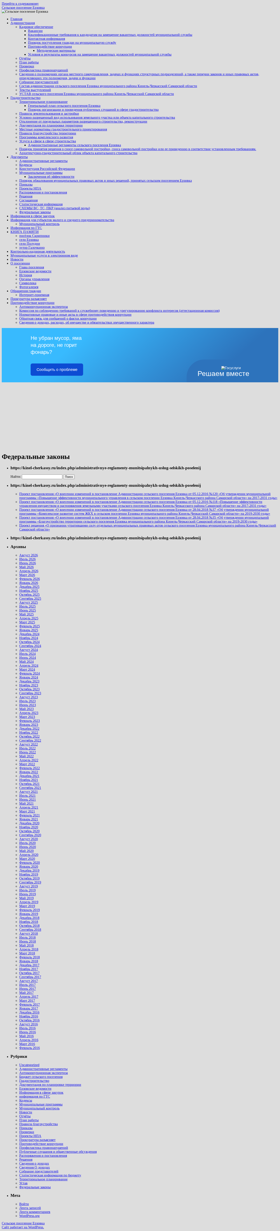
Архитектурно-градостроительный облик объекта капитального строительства (78, 153)
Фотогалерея (28, 287)
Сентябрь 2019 (30, 882)
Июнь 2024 (27, 658)
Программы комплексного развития (46, 137)
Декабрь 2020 (29, 823)
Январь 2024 (28, 677)
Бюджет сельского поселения (41, 1077)
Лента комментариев (34, 1212)
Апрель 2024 (28, 665)
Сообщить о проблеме (57, 369)
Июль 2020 (27, 843)
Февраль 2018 (29, 957)
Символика (27, 283)
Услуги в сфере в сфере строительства (47, 141)
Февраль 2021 (29, 815)
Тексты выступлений (35, 90)
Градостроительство (25, 98)
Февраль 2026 (29, 579)
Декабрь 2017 (29, 965)
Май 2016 (26, 1036)
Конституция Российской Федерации (47, 169)
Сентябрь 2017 (30, 977)
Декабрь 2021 (29, 776)
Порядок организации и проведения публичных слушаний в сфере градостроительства (93, 109)
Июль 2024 (27, 654)
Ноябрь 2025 (28, 591)
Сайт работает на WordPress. (23, 1227)
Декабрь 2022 (29, 728)
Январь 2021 (28, 819)
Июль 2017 (27, 985)
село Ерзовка (29, 240)
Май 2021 (26, 803)
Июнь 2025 (27, 610)
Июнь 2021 (27, 799)
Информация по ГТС (26, 228)
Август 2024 (28, 650)
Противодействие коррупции (50, 46)
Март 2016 (27, 1044)
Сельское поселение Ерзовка (23, 7)
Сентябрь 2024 (30, 646)
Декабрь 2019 (29, 870)
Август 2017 (28, 981)
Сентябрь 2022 (30, 740)
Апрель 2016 (28, 1040)
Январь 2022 (28, 772)
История (25, 275)
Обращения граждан (25, 291)
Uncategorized (29, 1065)
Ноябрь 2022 (28, 732)
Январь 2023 (28, 725)
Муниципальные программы (41, 173)
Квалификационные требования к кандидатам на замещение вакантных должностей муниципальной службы (110, 35)
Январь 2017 (28, 1008)
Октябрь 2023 (29, 689)
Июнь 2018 (27, 941)
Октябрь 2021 (29, 784)
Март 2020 (27, 859)
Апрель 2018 (28, 949)
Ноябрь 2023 (28, 685)
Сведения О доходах (34, 1167)
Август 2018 (28, 933)
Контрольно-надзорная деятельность (37, 251)
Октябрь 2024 (29, 642)
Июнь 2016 (27, 1032)
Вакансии (35, 31)
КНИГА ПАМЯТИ (24, 232)
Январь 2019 (28, 914)
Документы (19, 157)
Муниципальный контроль (39, 224)
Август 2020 (28, 839)
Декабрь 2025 (29, 587)
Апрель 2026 (28, 571)
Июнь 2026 (27, 563)
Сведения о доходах (34, 1163)
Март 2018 (27, 953)
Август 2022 (28, 744)
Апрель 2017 (28, 996)
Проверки (26, 66)
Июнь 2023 (27, 705)
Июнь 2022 (27, 752)
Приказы (26, 184)
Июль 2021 (27, 795)
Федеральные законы (35, 212)
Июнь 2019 (27, 894)
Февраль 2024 (29, 673)
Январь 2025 (28, 630)
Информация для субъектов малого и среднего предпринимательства (62, 220)
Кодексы (25, 165)
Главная (16, 19)
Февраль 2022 (29, 768)
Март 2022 (27, 764)
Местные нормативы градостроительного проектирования (63, 129)
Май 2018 (26, 945)
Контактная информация (46, 39)
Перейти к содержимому (20, 3)
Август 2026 (28, 555)
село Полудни (29, 243)
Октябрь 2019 (29, 878)
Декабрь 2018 (29, 918)
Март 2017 (27, 1000)
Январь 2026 (28, 583)
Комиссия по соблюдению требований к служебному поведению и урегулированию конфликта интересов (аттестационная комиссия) (119, 310)
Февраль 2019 (29, 910)
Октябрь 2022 (29, 736)
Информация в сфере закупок (32, 216)
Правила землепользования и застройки (49, 113)
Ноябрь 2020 (28, 827)
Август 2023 (28, 697)
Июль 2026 (27, 559)
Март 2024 (27, 669)
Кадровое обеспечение (36, 27)
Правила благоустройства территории (47, 133)
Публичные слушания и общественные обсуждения (58, 1151)
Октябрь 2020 (29, 831)
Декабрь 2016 (29, 1012)
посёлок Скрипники (34, 236)
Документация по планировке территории (51, 125)
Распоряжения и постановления (43, 192)
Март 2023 (27, 717)
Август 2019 (28, 886)
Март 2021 (27, 811)
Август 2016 (28, 1024)
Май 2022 (26, 756)
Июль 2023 (27, 701)
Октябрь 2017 (29, 973)
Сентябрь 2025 (30, 598)
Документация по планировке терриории (50, 1084)
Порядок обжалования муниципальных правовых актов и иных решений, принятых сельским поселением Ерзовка (105, 180)
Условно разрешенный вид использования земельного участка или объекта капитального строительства (97, 117)
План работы (29, 62)
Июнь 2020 (27, 847)
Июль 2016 (27, 1028)
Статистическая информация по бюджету (50, 1175)
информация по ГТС (34, 1096)
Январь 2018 (28, 961)
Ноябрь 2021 (28, 780)
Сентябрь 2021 (30, 788)
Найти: (15, 476)
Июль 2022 (27, 748)
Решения (25, 196)
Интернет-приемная (34, 295)
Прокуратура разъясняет (28, 299)
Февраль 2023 (29, 721)
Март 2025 (27, 622)
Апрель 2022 (28, 760)
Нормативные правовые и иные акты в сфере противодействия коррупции (75, 314)
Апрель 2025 (28, 618)
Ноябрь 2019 (28, 874)
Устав (23, 1183)
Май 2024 (26, 661)
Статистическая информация (41, 204)
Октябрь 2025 (29, 594)
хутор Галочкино (32, 247)
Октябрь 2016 (29, 1020)
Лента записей (30, 1208)
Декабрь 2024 (29, 634)
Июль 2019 (27, 890)
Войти (24, 1204)
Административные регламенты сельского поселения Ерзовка (74, 145)
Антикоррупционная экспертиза (43, 307)
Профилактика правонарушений (43, 70)
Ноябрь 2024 (28, 638)
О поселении (20, 263)
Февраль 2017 (29, 1004)
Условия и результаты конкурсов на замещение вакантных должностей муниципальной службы (100, 54)
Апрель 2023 (28, 713)
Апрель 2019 (28, 902)
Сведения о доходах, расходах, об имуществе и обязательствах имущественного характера (86, 322)
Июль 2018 (27, 937)
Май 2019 (26, 898)
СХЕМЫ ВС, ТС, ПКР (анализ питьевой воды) (54, 208)
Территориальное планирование (43, 102)
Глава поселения (31, 267)
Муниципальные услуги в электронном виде (44, 255)
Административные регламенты (43, 161)
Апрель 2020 (28, 855)
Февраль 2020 (29, 862)
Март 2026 (27, 575)
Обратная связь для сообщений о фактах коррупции (58, 318)
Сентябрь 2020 (30, 835)
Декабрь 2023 (29, 681)
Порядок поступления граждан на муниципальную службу (72, 42)
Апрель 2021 (28, 807)
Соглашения (28, 200)
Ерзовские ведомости (35, 271)
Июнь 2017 (27, 989)
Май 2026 (26, 567)
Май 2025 (26, 614)
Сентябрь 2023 (30, 693)
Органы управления (34, 279)
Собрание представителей (38, 82)
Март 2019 (27, 906)
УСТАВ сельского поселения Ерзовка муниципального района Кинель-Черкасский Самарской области (96, 94)
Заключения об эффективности (51, 176)
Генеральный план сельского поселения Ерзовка (64, 106)
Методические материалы (56, 50)
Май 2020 (26, 851)
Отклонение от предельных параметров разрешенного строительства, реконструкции (83, 121)
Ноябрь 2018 (28, 922)
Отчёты (25, 58)
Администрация (22, 23)
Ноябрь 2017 (28, 969)
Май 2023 (26, 709)
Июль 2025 (27, 606)
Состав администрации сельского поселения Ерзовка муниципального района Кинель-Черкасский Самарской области (108, 86)
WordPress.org (29, 1216)
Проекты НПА (30, 188)
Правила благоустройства (38, 1124)
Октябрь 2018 (29, 926)
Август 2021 (28, 792)
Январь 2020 (28, 866)
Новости (16, 259)
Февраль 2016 (29, 1048)
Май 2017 (26, 993)
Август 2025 (28, 602)
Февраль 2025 (29, 626)
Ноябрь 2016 (28, 1016)
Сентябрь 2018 (30, 929)
